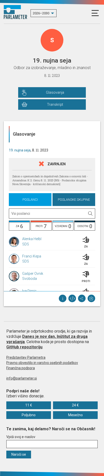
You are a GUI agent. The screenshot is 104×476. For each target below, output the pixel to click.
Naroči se (18, 454)
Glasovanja (55, 92)
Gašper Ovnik (32, 274)
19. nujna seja (20, 150)
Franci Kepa (31, 256)
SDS (25, 244)
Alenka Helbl (31, 239)
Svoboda (29, 279)
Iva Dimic (29, 291)
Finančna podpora (20, 368)
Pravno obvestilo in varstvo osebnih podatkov (42, 363)
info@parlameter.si (21, 378)
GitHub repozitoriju (24, 347)
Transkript (55, 104)
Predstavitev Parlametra (25, 357)
